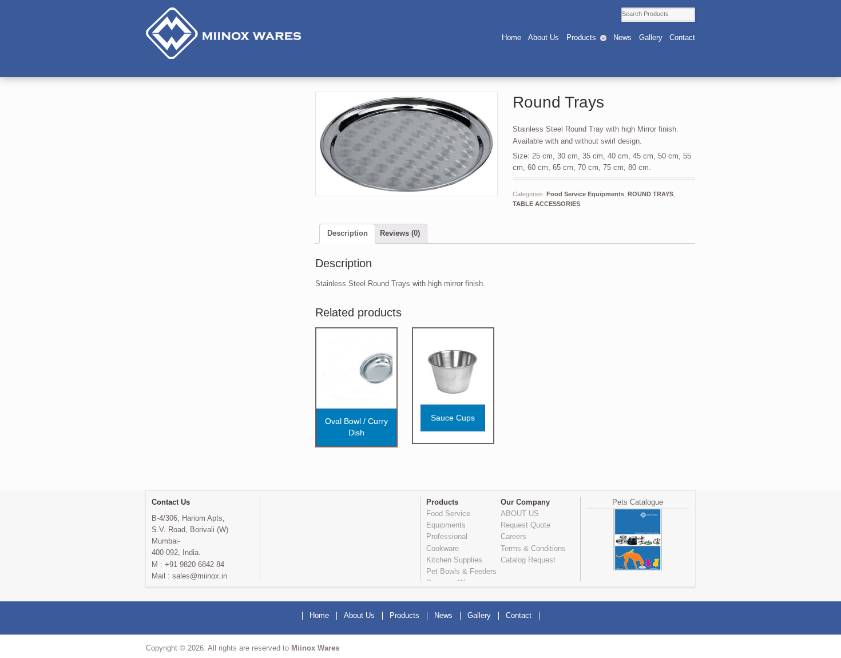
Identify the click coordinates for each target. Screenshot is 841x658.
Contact (682, 38)
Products (581, 38)
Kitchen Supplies (454, 560)
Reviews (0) (400, 233)
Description (347, 233)
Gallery (651, 38)
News (622, 38)
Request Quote (525, 525)
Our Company (525, 502)
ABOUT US (520, 514)
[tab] (347, 234)
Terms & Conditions (533, 549)
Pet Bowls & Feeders (461, 572)
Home (511, 38)
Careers (513, 537)
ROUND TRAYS (650, 194)
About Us (543, 38)
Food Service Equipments (585, 194)
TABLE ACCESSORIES (546, 203)
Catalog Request (528, 560)
